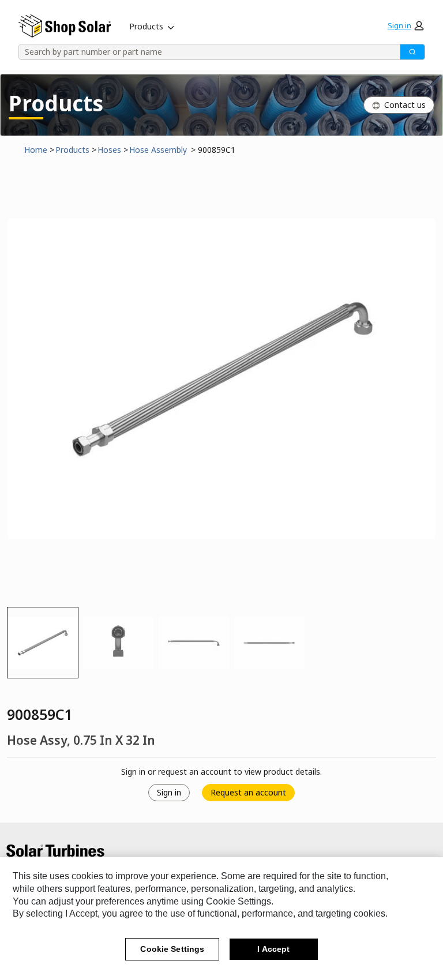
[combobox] (205, 51)
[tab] (42, 642)
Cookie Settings (172, 949)
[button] (405, 26)
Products (146, 26)
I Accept (273, 949)
